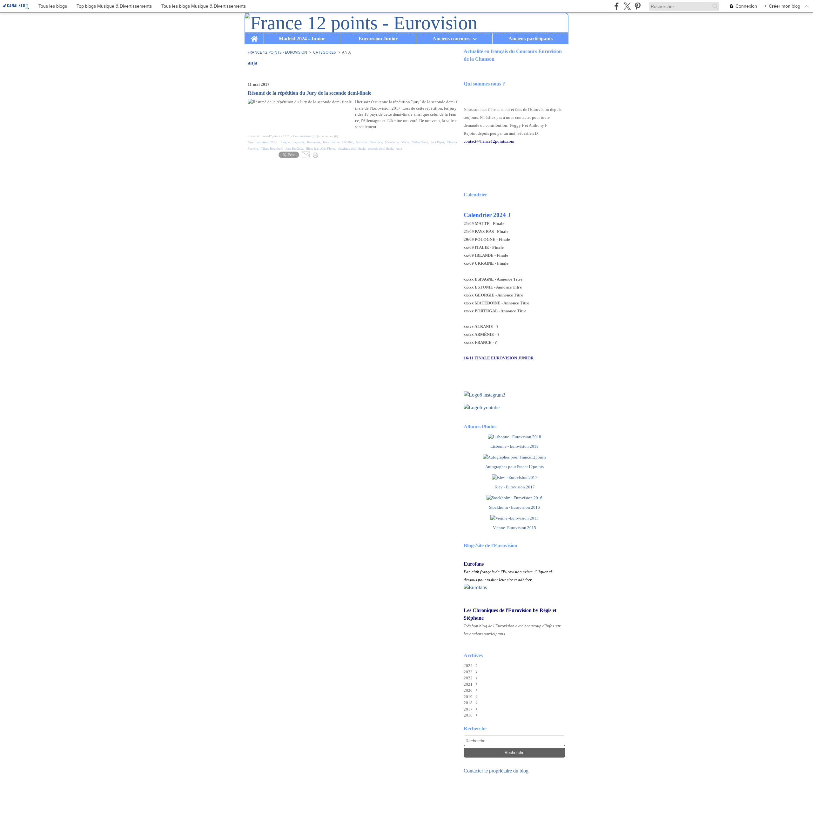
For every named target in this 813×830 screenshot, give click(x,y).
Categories (324, 52)
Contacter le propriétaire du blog (496, 770)
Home (254, 35)
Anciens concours (451, 38)
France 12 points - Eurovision (277, 52)
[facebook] (617, 6)
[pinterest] (638, 6)
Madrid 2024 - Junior (302, 38)
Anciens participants (530, 38)
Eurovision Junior (378, 38)
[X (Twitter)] (627, 6)
